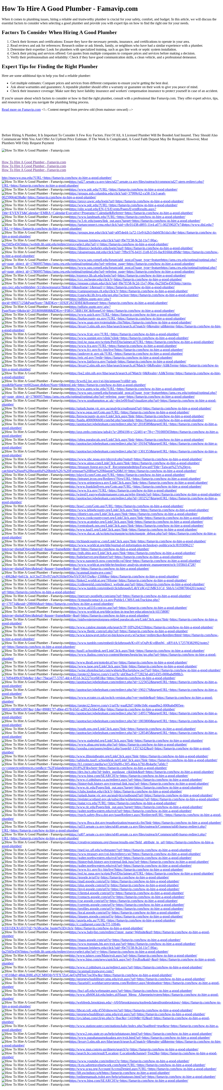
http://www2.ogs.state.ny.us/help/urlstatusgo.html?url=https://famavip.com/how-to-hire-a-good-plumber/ (140, 1034)
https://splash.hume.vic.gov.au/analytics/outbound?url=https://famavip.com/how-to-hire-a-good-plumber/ (141, 795)
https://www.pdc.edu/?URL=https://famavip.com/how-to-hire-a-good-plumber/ (123, 189)
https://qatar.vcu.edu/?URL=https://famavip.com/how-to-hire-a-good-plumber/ (122, 803)
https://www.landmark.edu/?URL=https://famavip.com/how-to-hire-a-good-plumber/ (127, 217)
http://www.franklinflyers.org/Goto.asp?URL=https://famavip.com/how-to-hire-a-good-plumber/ (135, 486)
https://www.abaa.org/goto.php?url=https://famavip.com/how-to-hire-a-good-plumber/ (128, 744)
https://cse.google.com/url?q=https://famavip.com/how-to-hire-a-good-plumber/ (123, 901)
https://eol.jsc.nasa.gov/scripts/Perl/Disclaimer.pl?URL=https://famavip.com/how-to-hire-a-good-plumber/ (141, 342)
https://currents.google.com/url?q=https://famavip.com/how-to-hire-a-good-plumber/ (126, 905)
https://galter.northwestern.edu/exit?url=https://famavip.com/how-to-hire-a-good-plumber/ (130, 811)
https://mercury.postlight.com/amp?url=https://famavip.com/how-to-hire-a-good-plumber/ (130, 596)
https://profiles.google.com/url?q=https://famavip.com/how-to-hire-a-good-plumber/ (126, 908)
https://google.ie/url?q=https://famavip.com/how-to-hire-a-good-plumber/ (119, 877)
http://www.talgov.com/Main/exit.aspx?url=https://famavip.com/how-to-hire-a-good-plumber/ (133, 955)
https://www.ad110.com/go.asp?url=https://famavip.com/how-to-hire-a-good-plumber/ (128, 607)
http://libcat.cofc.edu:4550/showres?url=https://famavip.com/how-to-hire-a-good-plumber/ (131, 1010)
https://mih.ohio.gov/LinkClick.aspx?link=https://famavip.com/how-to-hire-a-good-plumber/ (132, 553)
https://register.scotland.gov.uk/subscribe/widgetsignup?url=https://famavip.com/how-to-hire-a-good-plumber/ (144, 799)
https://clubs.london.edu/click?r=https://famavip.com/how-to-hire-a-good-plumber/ (125, 791)
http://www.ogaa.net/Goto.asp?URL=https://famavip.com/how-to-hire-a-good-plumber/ (129, 412)
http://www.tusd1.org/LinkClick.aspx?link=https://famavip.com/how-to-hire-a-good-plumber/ (133, 529)
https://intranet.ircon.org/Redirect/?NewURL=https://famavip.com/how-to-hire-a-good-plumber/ (135, 479)
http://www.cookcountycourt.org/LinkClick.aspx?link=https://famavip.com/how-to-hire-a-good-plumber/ (141, 518)
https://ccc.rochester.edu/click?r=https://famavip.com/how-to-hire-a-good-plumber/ (125, 279)
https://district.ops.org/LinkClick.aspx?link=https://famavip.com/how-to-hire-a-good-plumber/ (133, 514)
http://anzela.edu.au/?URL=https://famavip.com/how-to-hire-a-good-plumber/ (122, 920)
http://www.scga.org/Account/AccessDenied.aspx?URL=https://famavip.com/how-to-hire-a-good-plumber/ (142, 1069)
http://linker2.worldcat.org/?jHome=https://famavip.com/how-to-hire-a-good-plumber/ (128, 580)
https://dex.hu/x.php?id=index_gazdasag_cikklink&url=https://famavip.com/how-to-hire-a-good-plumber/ (141, 772)
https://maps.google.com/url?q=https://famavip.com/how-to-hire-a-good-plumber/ (125, 940)
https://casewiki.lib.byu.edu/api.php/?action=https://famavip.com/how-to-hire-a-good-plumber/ (134, 295)
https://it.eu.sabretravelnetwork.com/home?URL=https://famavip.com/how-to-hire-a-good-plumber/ (137, 1065)
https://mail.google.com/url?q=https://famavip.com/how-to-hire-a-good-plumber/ (124, 881)
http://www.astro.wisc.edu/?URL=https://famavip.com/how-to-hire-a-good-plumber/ (127, 389)
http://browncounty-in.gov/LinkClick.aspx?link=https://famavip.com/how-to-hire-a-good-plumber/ (136, 416)
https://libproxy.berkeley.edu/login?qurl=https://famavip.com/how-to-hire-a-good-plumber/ (131, 248)
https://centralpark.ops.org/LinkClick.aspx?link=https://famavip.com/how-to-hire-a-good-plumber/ (136, 525)
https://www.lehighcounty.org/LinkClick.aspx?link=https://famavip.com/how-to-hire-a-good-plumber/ (139, 510)
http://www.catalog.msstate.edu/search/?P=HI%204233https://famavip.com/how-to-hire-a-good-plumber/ (141, 627)
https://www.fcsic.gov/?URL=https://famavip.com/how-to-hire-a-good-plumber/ (124, 334)
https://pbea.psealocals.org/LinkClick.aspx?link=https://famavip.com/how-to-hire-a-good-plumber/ (136, 439)
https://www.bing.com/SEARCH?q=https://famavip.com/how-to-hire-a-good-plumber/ (128, 776)
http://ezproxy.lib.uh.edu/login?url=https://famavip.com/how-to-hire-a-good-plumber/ (127, 275)
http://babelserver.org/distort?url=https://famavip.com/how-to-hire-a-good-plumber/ (126, 557)
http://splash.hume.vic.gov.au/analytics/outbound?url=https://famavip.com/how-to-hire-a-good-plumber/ (140, 408)
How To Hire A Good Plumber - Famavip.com (34, 162)
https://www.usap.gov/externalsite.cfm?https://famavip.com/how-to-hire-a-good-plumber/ (130, 322)
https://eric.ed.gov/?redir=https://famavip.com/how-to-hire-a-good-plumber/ (120, 357)
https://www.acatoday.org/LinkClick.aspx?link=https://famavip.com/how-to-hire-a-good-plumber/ (136, 522)
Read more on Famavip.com (21, 109)
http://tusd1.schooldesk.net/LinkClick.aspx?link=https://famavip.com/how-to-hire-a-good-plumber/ (136, 650)
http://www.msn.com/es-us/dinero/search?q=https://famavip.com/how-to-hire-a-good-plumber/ (133, 1049)
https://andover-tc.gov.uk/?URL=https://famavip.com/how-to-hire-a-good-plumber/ (126, 353)
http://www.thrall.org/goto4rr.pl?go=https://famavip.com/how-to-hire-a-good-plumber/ (128, 662)
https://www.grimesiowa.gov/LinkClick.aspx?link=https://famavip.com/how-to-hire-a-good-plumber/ (138, 482)
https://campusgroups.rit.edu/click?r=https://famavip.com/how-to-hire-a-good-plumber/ (128, 291)
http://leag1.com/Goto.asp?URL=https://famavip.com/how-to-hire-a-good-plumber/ (126, 506)
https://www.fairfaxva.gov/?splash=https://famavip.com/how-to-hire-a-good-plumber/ (127, 361)
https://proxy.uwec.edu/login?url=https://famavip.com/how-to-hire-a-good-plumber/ (126, 201)
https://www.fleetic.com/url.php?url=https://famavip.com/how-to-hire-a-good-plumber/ (128, 631)
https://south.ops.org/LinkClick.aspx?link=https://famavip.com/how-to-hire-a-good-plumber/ (132, 729)
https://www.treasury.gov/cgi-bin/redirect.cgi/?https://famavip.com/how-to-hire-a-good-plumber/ (135, 854)
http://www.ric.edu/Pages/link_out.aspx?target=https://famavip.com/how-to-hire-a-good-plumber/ (136, 787)
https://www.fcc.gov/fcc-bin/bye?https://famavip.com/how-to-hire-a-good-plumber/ (126, 350)
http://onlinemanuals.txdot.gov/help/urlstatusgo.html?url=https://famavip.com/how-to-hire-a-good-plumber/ (142, 1076)
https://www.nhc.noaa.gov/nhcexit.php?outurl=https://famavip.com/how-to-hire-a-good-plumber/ (135, 459)
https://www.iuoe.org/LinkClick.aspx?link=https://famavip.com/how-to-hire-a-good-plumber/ (133, 666)
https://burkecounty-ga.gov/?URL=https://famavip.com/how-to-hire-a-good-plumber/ (127, 318)
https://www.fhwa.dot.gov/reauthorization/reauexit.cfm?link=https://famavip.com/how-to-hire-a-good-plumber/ (145, 822)
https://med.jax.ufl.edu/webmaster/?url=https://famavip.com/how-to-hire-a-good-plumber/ (130, 850)
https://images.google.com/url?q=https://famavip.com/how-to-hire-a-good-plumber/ (126, 916)
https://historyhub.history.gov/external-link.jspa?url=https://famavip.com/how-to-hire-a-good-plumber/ (139, 783)
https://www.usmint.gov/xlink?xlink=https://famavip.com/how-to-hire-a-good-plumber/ (129, 338)
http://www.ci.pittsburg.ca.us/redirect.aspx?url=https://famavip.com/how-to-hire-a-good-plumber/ (135, 779)
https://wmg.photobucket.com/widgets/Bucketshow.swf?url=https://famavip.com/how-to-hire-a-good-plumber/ (145, 670)
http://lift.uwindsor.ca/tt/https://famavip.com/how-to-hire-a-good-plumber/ (119, 1073)
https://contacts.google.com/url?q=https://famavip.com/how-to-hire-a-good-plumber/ (126, 897)
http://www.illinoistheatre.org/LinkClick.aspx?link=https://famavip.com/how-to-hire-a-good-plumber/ (138, 756)
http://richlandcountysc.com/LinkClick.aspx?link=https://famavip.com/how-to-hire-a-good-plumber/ (137, 541)
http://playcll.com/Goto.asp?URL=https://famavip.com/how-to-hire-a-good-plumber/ (127, 475)
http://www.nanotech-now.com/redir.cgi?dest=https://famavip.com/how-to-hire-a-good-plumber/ (135, 561)
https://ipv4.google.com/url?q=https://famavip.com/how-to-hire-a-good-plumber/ (124, 889)
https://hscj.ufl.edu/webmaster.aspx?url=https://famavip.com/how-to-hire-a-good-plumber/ (130, 991)
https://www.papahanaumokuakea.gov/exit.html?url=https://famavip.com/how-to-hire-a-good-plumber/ (139, 1037)
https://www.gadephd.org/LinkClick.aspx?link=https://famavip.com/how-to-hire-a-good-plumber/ (136, 740)
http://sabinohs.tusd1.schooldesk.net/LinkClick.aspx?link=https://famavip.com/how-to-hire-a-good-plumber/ (143, 760)
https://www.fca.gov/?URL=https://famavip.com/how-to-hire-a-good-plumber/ (123, 346)
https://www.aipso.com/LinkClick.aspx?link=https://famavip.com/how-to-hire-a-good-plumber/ (134, 463)
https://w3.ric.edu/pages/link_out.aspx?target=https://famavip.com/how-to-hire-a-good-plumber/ (134, 221)
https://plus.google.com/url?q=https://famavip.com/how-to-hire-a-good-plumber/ (124, 885)
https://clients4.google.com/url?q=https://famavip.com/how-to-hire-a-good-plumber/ (126, 893)
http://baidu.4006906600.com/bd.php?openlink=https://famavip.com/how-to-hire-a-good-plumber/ (136, 420)
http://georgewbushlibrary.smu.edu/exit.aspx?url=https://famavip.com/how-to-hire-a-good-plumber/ (137, 979)
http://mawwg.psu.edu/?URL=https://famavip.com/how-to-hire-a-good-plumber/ (57, 178)
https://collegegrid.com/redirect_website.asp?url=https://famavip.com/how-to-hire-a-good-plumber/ (136, 584)
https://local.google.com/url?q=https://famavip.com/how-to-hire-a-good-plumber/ (124, 912)
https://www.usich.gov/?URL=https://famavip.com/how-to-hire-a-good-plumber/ (124, 314)
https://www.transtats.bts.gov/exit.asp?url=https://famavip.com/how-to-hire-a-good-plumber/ (132, 944)
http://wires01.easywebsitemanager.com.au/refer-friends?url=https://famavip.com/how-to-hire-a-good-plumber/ (145, 494)
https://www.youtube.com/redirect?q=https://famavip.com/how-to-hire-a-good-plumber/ (129, 1061)
